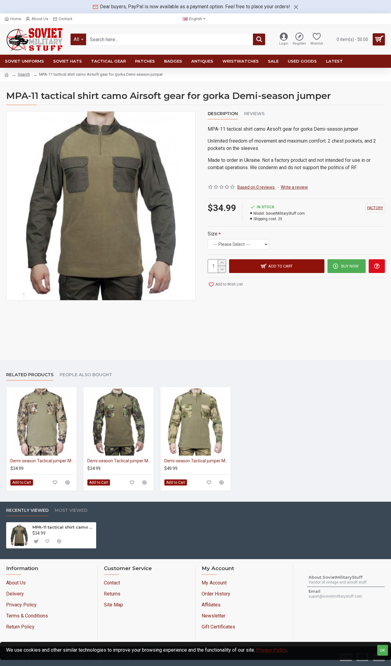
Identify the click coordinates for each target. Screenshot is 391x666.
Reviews (254, 113)
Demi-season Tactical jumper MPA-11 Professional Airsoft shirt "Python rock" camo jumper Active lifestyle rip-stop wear (42, 460)
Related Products (29, 374)
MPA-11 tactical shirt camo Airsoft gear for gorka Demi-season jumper (63, 527)
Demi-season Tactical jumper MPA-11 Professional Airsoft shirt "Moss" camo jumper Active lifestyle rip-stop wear (196, 460)
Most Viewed (71, 510)
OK (382, 650)
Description (223, 113)
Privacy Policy (271, 650)
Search (24, 74)
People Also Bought (86, 374)
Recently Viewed (27, 510)
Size (212, 234)
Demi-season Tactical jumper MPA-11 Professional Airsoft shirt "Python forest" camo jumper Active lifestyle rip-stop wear (119, 460)
